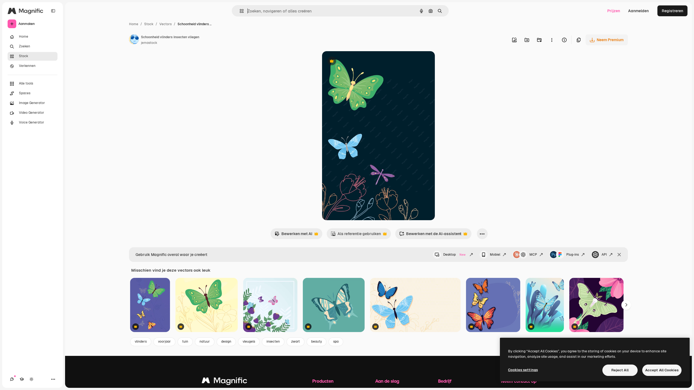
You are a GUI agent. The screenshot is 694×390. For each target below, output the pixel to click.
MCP (533, 254)
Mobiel (495, 254)
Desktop (454, 254)
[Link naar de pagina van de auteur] (134, 40)
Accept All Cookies (662, 370)
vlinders (141, 341)
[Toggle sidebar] (53, 10)
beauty (316, 341)
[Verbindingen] (12, 379)
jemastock (149, 43)
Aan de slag (387, 381)
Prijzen (613, 10)
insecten (273, 341)
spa (336, 341)
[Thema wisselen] (31, 379)
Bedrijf (444, 381)
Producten (322, 381)
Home (133, 24)
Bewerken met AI (293, 235)
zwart (295, 341)
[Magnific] (224, 382)
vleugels (249, 341)
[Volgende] (626, 305)
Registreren (672, 10)
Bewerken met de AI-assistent (430, 235)
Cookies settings (523, 370)
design (226, 341)
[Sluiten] (619, 254)
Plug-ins (572, 254)
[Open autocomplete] (239, 11)
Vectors (165, 24)
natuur (205, 341)
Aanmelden (638, 10)
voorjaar (164, 341)
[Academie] (21, 379)
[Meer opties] (551, 39)
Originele (357, 61)
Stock (148, 24)
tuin (185, 341)
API (604, 254)
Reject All (620, 370)
